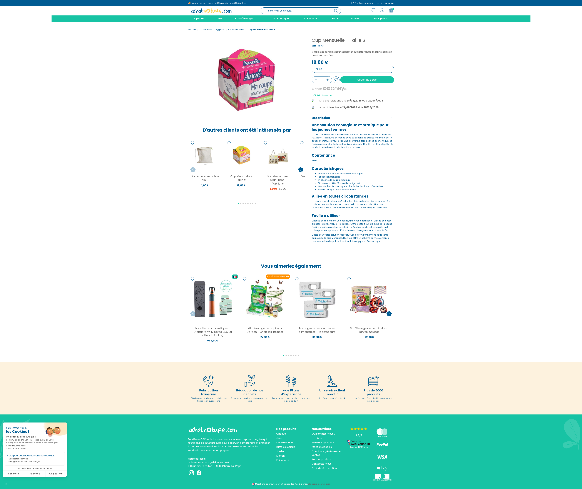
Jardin (280, 451)
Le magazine (387, 3)
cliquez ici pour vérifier (319, 484)
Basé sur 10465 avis (359, 447)
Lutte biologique (285, 447)
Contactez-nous (363, 3)
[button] (6, 483)
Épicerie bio (283, 460)
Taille (319, 69)
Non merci (13, 473)
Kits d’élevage (284, 442)
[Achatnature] (211, 10)
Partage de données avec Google (24, 461)
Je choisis (34, 473)
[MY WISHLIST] (373, 10)
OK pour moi (56, 473)
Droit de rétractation (324, 468)
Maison (280, 455)
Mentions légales (322, 447)
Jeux (279, 438)
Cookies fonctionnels (18, 458)
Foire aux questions (323, 442)
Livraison (317, 438)
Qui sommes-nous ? (323, 434)
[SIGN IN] (382, 10)
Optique (281, 434)
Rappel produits (321, 459)
